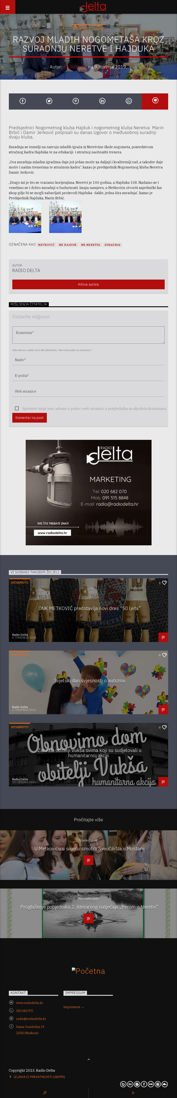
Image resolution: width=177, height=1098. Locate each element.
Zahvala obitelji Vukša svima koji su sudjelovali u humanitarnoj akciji (89, 753)
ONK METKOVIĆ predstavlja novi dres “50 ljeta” (89, 608)
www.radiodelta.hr (29, 1003)
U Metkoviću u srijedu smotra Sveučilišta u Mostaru (89, 848)
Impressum (72, 1007)
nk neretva (90, 244)
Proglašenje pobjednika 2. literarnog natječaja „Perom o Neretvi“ (90, 907)
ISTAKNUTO (81, 28)
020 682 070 (24, 1011)
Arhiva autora (88, 284)
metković (46, 244)
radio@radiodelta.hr (31, 1019)
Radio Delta (75, 67)
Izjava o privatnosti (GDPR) (39, 1077)
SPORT (99, 28)
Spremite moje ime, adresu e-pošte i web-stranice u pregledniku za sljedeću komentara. (94, 408)
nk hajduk (68, 244)
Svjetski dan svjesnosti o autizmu (89, 680)
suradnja (113, 244)
